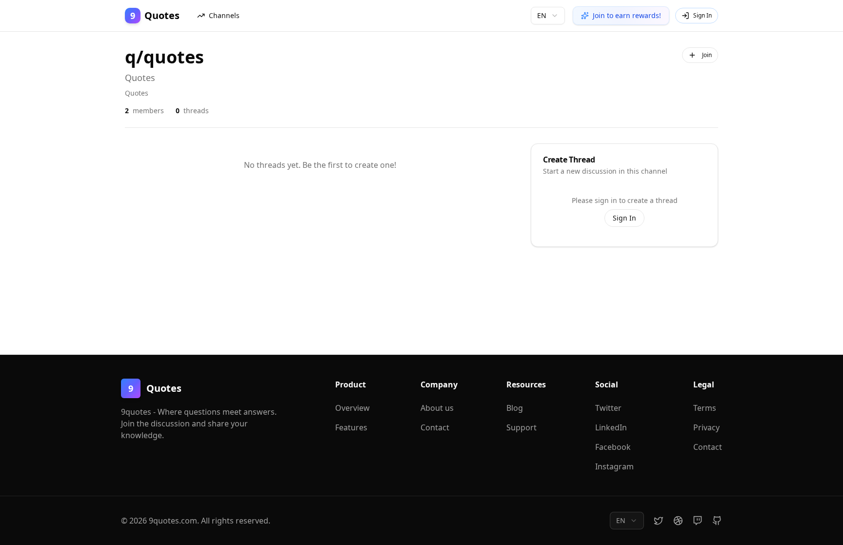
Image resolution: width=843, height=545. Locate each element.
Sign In (624, 217)
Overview (352, 408)
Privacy (706, 427)
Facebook (613, 447)
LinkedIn (611, 427)
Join (707, 55)
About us (437, 408)
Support (521, 427)
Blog (514, 408)
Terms (704, 408)
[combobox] (548, 15)
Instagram (614, 466)
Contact (435, 427)
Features (351, 427)
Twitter (608, 408)
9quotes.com (173, 520)
